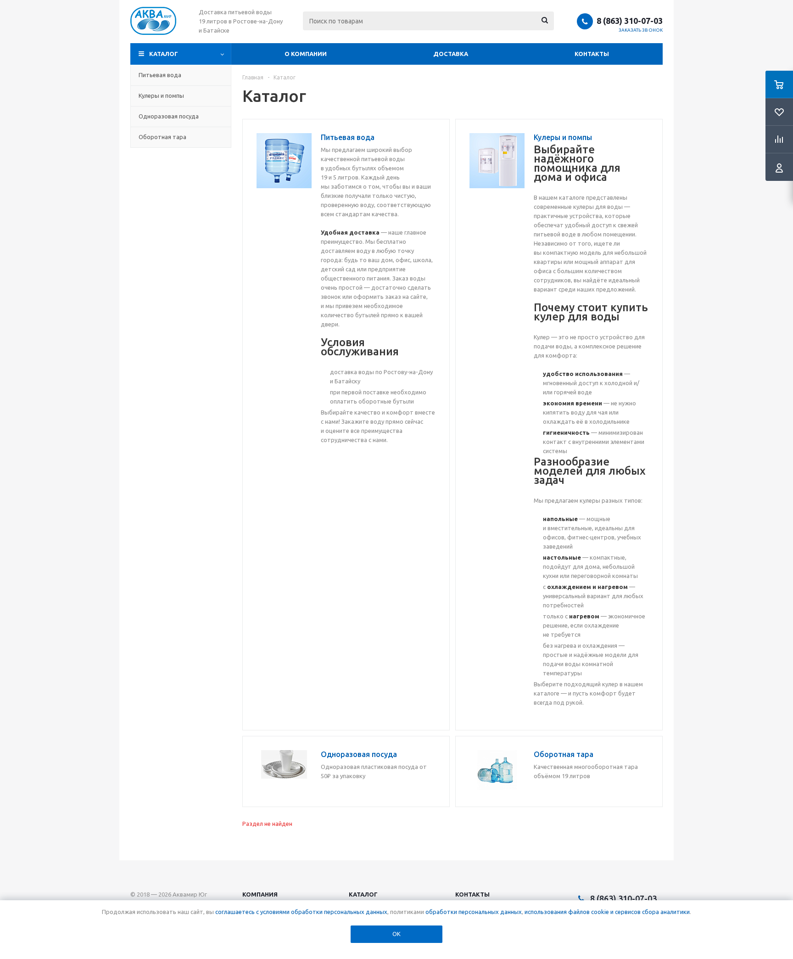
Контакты (592, 53)
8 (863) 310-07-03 (630, 21)
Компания (260, 894)
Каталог (163, 53)
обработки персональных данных (473, 912)
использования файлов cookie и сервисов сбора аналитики (607, 912)
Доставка (450, 53)
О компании (306, 53)
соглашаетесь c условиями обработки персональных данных (301, 912)
